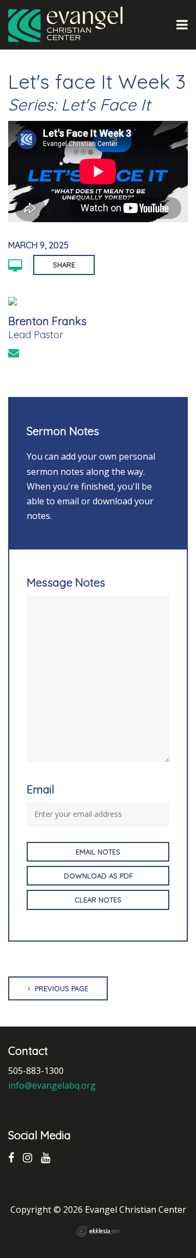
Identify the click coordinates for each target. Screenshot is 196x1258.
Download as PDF (98, 875)
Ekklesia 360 (98, 1231)
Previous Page (60, 988)
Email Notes (98, 851)
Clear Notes (98, 899)
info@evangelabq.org (52, 1085)
